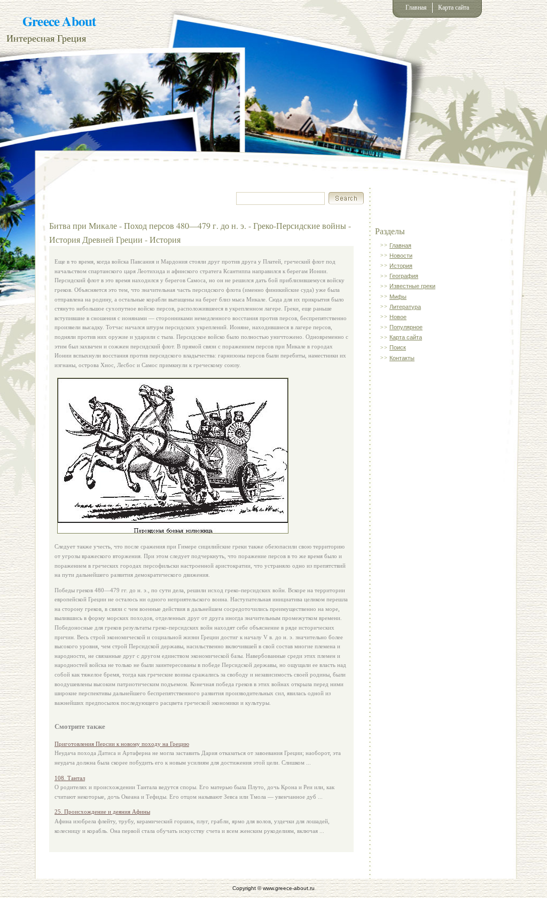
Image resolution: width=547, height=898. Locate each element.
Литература (405, 307)
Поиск (397, 347)
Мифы (398, 296)
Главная (416, 7)
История (400, 266)
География (403, 276)
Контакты (402, 358)
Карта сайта (453, 7)
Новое (398, 317)
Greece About (59, 21)
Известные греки (412, 286)
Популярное (406, 327)
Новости (400, 255)
